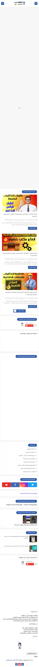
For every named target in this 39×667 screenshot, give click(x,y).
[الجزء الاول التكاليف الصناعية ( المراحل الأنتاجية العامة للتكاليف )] (19, 281)
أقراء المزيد (32, 228)
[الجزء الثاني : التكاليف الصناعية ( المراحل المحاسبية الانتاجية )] (19, 242)
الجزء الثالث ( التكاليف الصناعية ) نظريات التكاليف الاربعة (20, 215)
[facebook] (15, 484)
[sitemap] (22, 664)
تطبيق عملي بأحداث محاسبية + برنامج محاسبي (16, 546)
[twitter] (32, 484)
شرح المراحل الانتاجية (19, 220)
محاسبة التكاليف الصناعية (28, 468)
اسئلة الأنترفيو (31, 449)
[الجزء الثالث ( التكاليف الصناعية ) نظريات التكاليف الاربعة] (19, 203)
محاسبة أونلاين (32, 653)
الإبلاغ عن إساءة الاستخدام (29, 493)
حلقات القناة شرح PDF (29, 459)
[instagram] (24, 484)
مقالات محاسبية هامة (29, 471)
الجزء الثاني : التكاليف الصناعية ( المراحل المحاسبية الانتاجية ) (20, 254)
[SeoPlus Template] (32, 660)
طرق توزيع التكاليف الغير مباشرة (26, 465)
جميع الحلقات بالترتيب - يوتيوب (27, 455)
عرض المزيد (21, 311)
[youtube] (6, 484)
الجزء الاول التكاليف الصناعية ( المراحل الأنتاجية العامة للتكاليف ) (21, 294)
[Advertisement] (19, 10)
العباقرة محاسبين (30, 452)
